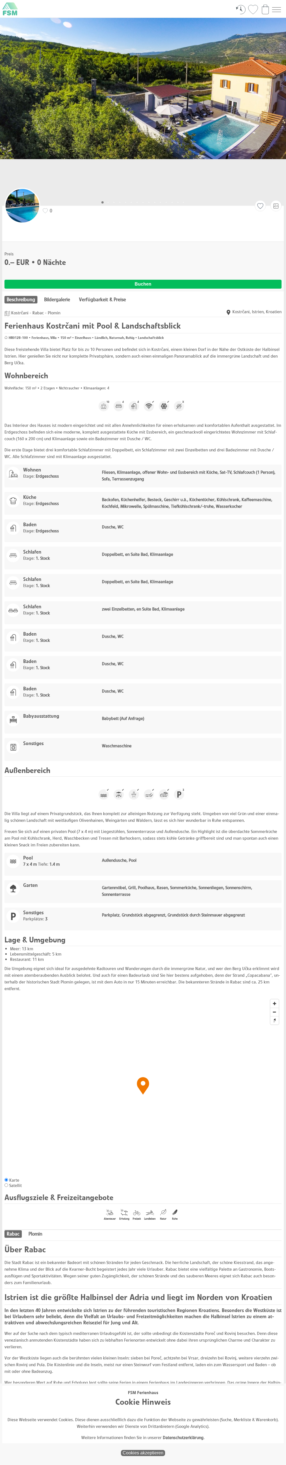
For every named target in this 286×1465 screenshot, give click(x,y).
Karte (14, 1180)
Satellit (15, 1185)
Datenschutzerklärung (183, 1437)
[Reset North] (274, 1020)
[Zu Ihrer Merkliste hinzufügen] (260, 206)
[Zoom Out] (274, 1012)
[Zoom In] (274, 1003)
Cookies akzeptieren (143, 1452)
